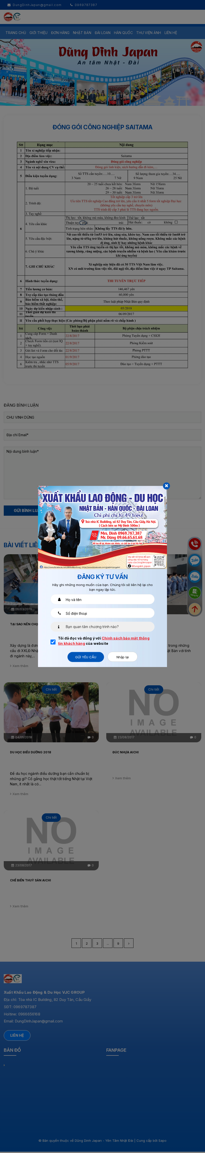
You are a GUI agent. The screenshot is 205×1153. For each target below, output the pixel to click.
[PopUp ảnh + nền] (102, 527)
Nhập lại (122, 657)
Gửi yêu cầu (85, 657)
